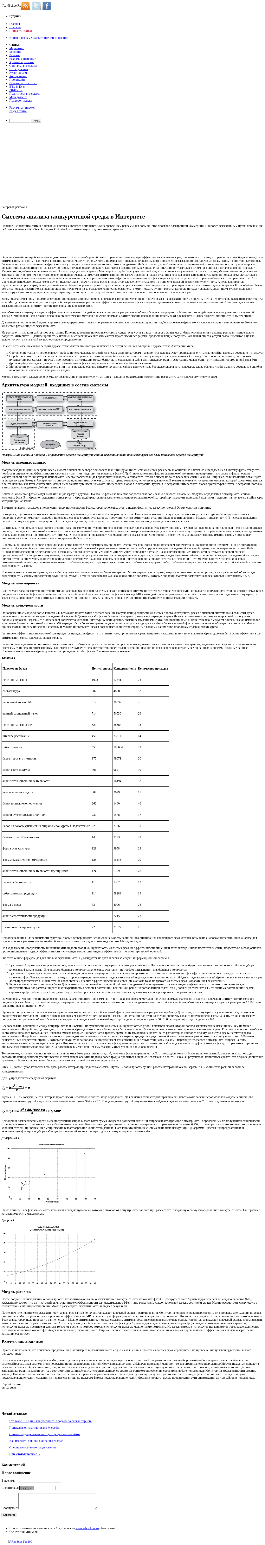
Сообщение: (10, 1508)
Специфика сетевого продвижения (32, 1447)
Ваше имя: (10, 1480)
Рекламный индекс (22, 107)
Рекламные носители (23, 83)
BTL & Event (17, 86)
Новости (15, 27)
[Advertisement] (24, 164)
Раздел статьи (18, 111)
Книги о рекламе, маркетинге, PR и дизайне (38, 37)
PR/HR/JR (16, 90)
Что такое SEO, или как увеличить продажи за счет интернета (50, 1421)
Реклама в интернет (22, 58)
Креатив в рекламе (21, 62)
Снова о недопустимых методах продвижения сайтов (44, 1434)
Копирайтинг (18, 76)
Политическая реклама (24, 93)
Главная (14, 23)
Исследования (18, 69)
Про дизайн (17, 79)
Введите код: (10, 1487)
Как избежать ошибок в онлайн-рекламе (36, 1440)
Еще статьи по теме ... (24, 1454)
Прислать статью (20, 30)
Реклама (14, 55)
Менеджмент (18, 97)
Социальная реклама (23, 65)
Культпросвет (18, 72)
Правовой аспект (20, 100)
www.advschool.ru (87, 1528)
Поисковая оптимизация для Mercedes (34, 1427)
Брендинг (15, 51)
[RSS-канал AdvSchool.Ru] (26, 5)
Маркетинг (16, 48)
